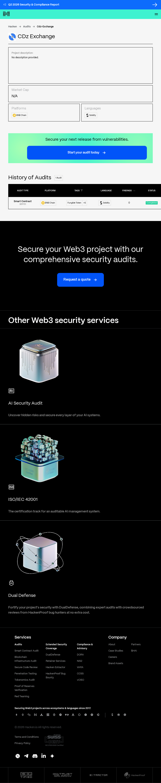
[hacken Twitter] (18, 756)
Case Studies (115, 651)
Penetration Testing (26, 674)
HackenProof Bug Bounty (55, 676)
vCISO (80, 680)
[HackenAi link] (26, 775)
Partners (136, 644)
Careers (112, 657)
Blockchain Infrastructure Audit (26, 659)
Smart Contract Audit (27, 651)
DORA (80, 655)
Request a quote (77, 279)
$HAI (134, 651)
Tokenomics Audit (25, 680)
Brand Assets (115, 663)
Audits (27, 27)
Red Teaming (22, 696)
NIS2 (79, 661)
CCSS (80, 674)
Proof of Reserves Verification (24, 688)
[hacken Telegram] (26, 756)
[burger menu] (156, 14)
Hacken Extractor (55, 667)
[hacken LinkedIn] (43, 756)
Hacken (12, 27)
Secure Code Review (26, 667)
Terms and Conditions (27, 737)
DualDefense (53, 655)
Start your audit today (83, 152)
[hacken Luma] (52, 756)
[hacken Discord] (35, 756)
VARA (80, 667)
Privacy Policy (22, 743)
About (111, 644)
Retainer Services (55, 661)
